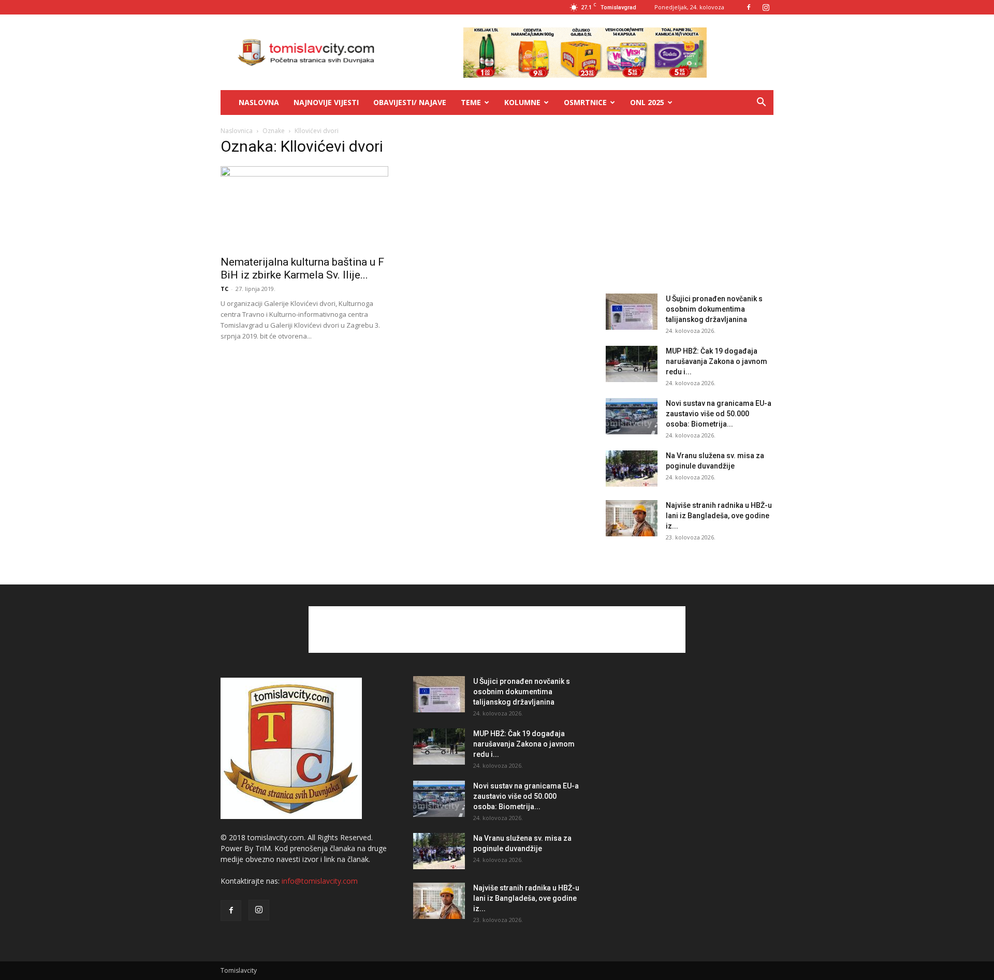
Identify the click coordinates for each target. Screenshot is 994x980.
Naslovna (259, 102)
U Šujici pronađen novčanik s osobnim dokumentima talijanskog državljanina (714, 309)
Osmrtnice (585, 102)
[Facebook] (748, 7)
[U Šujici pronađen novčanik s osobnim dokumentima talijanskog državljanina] (631, 312)
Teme (471, 102)
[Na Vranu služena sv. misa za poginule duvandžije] (631, 468)
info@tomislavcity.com (320, 881)
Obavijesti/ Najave (409, 102)
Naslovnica (237, 130)
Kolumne (522, 102)
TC (224, 288)
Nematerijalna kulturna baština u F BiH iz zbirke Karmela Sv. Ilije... (302, 268)
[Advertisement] (689, 206)
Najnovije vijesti (326, 102)
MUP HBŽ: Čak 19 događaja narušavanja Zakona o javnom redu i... (716, 361)
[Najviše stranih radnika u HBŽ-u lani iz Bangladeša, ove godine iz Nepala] (631, 518)
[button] (761, 103)
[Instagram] (765, 7)
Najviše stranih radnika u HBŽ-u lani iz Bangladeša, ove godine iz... (719, 515)
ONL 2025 (647, 102)
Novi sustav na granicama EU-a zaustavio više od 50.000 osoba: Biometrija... (718, 413)
